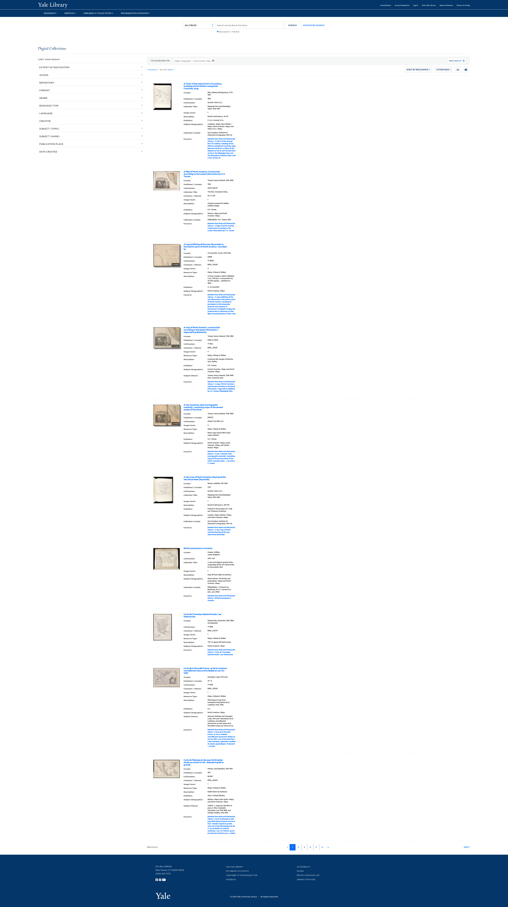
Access (43, 75)
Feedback (231, 879)
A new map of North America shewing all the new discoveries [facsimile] (205, 478)
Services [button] (69, 13)
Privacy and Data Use (308, 875)
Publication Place (51, 144)
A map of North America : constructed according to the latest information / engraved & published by (202, 329)
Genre (43, 98)
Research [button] (49, 13)
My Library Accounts (237, 871)
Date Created (48, 151)
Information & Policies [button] (134, 13)
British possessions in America (198, 548)
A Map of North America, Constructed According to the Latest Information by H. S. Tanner (204, 174)
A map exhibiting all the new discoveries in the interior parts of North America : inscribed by (205, 246)
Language (46, 113)
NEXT (467, 847)
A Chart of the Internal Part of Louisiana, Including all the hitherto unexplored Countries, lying (203, 86)
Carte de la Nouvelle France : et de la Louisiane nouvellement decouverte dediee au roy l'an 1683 (205, 670)
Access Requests (402, 5)
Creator (45, 121)
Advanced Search (314, 25)
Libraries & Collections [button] (97, 13)
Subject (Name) (49, 136)
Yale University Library (70, 5)
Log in (415, 5)
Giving (300, 871)
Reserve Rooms (446, 5)
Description (224, 32)
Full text (235, 32)
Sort (417, 69)
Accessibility (303, 867)
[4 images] (166, 254)
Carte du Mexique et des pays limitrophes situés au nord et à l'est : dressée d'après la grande (204, 762)
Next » (171, 69)
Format (44, 90)
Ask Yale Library (429, 5)
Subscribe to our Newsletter (241, 875)
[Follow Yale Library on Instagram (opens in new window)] (160, 880)
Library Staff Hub (306, 879)
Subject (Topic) (49, 128)
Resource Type (48, 105)
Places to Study (463, 5)
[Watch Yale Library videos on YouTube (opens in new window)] (164, 880)
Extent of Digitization (54, 67)
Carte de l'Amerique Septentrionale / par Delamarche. (203, 615)
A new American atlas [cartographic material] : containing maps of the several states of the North (203, 407)
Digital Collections (52, 49)
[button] (292, 25)
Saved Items (385, 5)
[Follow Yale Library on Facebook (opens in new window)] (157, 880)
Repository (46, 82)
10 (442, 69)
